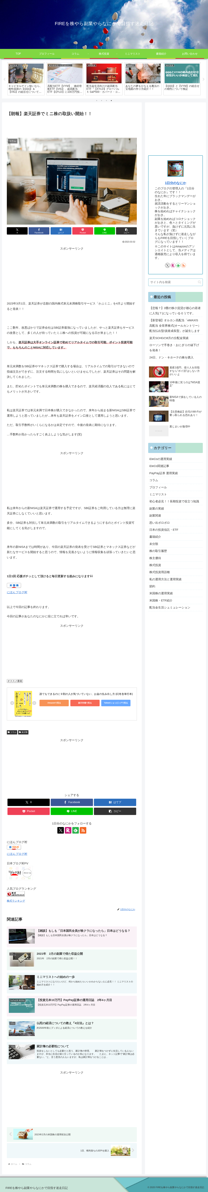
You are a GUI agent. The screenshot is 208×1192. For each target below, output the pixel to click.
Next (203, 79)
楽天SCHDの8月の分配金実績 (168, 338)
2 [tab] (101, 100)
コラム (13, 732)
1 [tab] (96, 100)
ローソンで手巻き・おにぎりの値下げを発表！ (174, 347)
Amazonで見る (54, 703)
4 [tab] (111, 100)
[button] (126, 231)
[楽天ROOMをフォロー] (68, 830)
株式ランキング (16, 900)
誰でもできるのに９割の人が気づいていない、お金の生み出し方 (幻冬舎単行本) (86, 694)
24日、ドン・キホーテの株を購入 (171, 357)
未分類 (24, 732)
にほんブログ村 (17, 592)
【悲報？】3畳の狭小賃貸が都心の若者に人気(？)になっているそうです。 (175, 310)
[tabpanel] (26, 78)
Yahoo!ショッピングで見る (116, 703)
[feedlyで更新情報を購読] (75, 830)
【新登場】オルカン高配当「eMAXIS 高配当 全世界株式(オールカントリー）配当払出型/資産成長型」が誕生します (175, 326)
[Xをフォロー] (60, 830)
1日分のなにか (175, 183)
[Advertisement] (72, 126)
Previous (4, 79)
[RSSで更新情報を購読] (83, 830)
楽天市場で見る (85, 703)
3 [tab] (106, 100)
